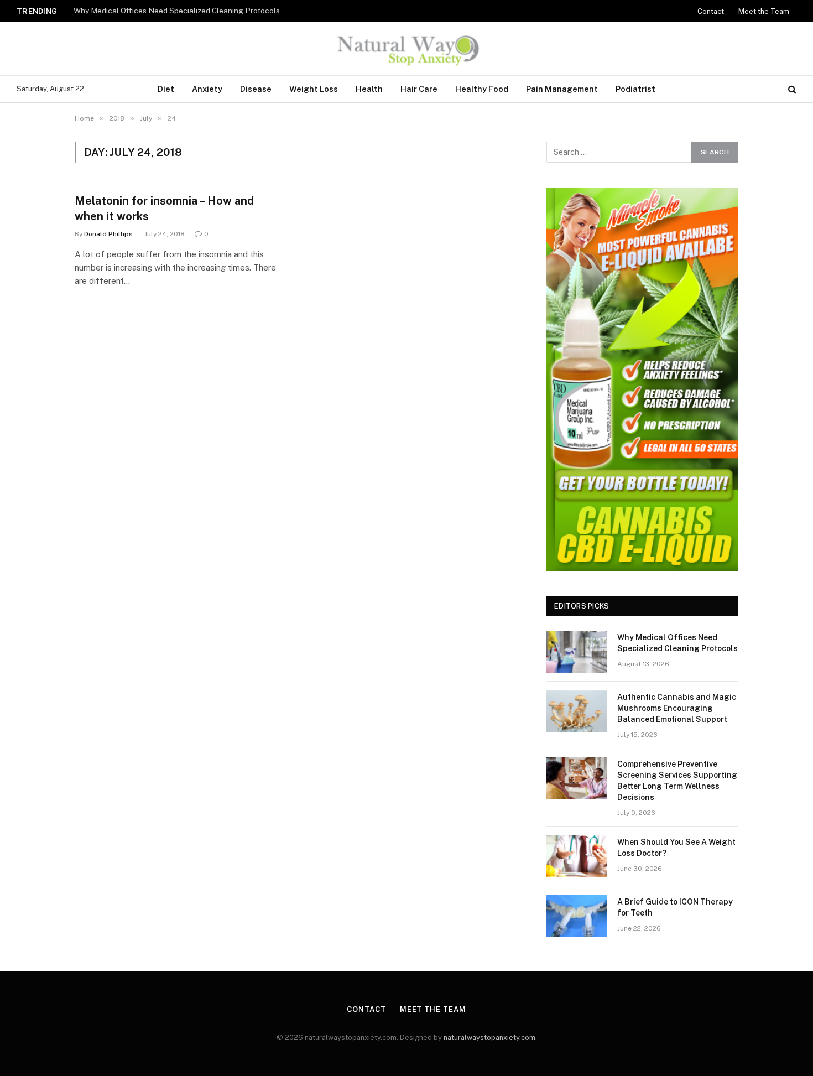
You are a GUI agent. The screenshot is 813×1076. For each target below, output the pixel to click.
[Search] (791, 89)
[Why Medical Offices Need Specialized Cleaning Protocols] (576, 652)
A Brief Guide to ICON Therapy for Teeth (675, 907)
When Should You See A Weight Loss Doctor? (676, 847)
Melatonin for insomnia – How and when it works (164, 208)
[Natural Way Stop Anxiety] (406, 48)
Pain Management (562, 88)
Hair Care (418, 88)
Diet (166, 88)
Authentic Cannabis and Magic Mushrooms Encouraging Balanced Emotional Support (676, 708)
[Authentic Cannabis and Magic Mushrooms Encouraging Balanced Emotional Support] (576, 711)
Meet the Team (763, 11)
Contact (710, 11)
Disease (256, 88)
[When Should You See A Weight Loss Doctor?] (576, 856)
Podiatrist (635, 88)
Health (369, 88)
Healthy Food (481, 88)
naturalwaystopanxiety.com (489, 1037)
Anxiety (207, 88)
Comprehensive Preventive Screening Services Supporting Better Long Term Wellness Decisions (677, 781)
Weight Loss (313, 88)
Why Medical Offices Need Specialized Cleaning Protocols (177, 10)
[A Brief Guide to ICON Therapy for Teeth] (576, 916)
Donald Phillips (108, 234)
